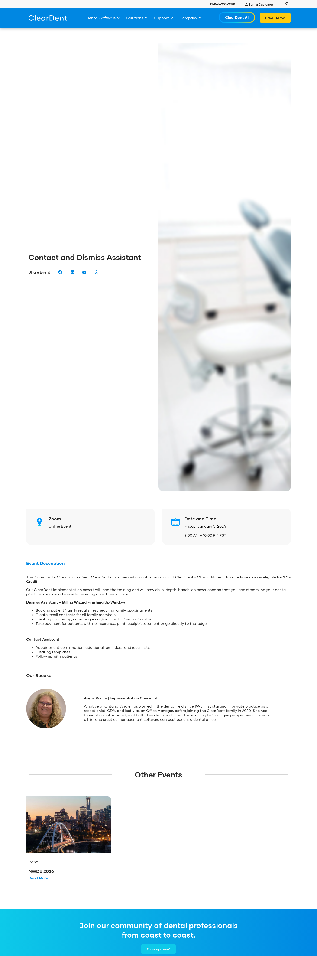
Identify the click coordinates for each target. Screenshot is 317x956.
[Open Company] (200, 18)
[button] (287, 4)
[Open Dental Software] (118, 18)
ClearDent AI (237, 17)
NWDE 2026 (41, 871)
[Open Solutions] (146, 18)
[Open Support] (171, 18)
